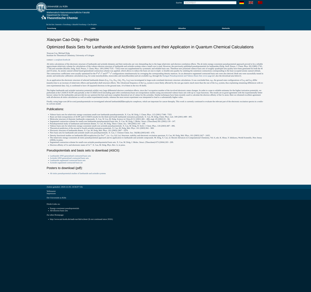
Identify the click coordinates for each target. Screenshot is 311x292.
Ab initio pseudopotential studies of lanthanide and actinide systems (78, 173)
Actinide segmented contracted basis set (66, 163)
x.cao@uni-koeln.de (62, 60)
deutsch (240, 2)
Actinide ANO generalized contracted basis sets (69, 158)
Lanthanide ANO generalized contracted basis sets (70, 156)
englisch (249, 2)
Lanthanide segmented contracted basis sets (68, 160)
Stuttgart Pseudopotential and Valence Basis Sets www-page (187, 76)
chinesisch (259, 2)
